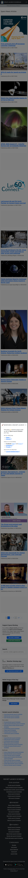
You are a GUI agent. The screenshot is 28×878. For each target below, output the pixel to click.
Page (13, 443)
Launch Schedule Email (12, 451)
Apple (7, 437)
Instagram (9, 445)
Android (8, 439)
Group (20, 443)
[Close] (26, 425)
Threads (8, 447)
